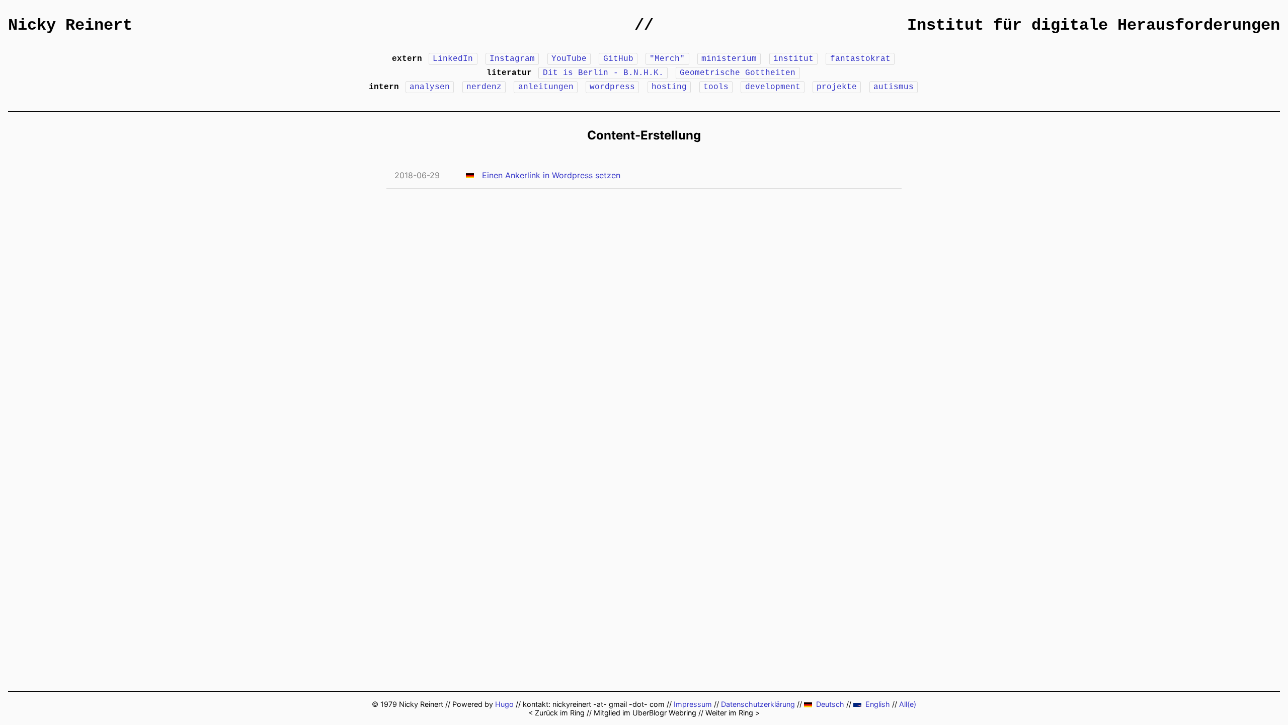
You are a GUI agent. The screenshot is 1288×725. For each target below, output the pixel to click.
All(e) (907, 704)
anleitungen (546, 87)
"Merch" (667, 58)
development (772, 87)
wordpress (612, 87)
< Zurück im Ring (556, 712)
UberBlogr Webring (664, 712)
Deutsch (830, 704)
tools (716, 87)
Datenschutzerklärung (758, 704)
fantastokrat (860, 58)
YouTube (569, 58)
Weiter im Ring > (732, 712)
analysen (430, 87)
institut (793, 58)
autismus (893, 87)
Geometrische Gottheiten (737, 73)
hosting (669, 87)
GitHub (618, 58)
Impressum (693, 704)
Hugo (504, 704)
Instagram (512, 58)
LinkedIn (453, 58)
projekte (837, 87)
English (877, 704)
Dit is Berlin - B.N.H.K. (603, 73)
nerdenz (484, 87)
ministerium (729, 58)
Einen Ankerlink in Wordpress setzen (551, 175)
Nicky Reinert (70, 25)
